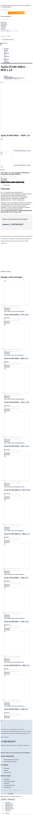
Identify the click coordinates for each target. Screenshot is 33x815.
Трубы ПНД (6, 50)
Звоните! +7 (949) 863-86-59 (12, 224)
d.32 (5, 530)
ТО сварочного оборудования (10, 761)
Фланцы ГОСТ (6, 59)
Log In (7, 813)
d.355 (22, 486)
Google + (18, 182)
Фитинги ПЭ (6, 783)
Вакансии (6, 770)
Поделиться (4, 180)
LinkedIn (12, 182)
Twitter (8, 182)
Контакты (7, 62)
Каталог (6, 48)
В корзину (3, 179)
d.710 (5, 618)
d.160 (5, 574)
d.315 (5, 399)
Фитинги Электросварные (9, 781)
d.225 (5, 311)
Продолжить (11, 799)
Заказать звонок (4, 43)
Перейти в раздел (6, 271)
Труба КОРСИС (7, 787)
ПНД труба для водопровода (16, 311)
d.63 (5, 355)
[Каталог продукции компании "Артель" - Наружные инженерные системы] (4, 27)
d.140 (5, 706)
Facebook (3, 182)
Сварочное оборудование (9, 785)
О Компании (6, 768)
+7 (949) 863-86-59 (8, 741)
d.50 (22, 662)
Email (22, 182)
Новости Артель (7, 772)
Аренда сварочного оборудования (11, 759)
